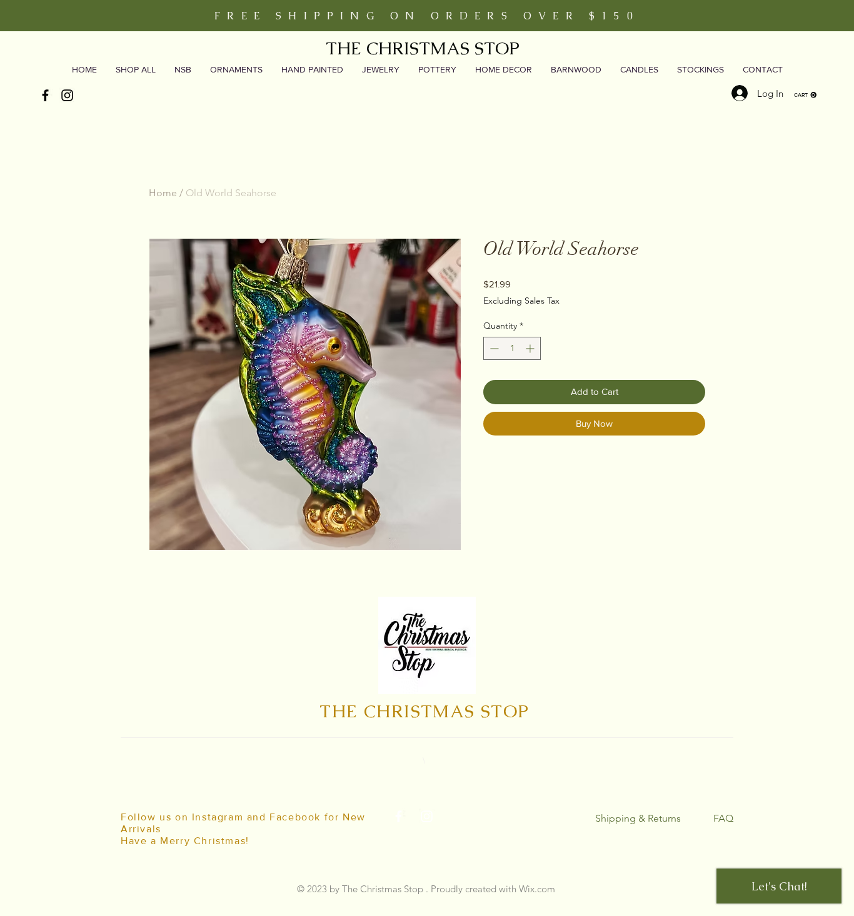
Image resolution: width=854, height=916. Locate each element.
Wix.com (537, 889)
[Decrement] (493, 348)
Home (163, 193)
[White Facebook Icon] (398, 816)
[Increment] (531, 348)
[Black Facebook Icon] (45, 95)
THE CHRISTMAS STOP (423, 48)
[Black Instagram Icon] (67, 95)
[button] (805, 95)
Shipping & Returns (638, 818)
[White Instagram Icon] (427, 816)
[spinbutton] (512, 348)
